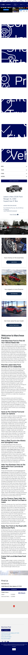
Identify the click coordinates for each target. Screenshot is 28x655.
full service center (5, 534)
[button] (14, 606)
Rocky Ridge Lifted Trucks (13, 449)
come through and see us (14, 562)
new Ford (20, 470)
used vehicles (4, 472)
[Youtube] (8, 641)
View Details (13, 214)
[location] (25, 0)
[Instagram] (5, 641)
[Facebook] (2, 641)
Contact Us (7, 630)
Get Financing (14, 293)
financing (3, 507)
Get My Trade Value (14, 325)
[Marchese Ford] (14, 573)
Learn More (14, 262)
